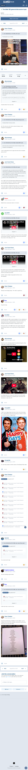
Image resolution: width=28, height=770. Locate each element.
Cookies (17, 766)
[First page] (2, 23)
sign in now (7, 676)
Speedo (7, 538)
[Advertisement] (14, 714)
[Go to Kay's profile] (2, 301)
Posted (10, 30)
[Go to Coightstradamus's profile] (2, 570)
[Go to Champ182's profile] (2, 408)
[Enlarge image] (14, 52)
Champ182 (7, 408)
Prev (4, 23)
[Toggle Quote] (3, 33)
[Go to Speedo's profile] (2, 538)
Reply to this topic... (8, 682)
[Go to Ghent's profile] (2, 199)
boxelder (7, 315)
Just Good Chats (9, 162)
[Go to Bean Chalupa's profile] (2, 29)
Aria (3, 13)
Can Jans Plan (19, 543)
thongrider (7, 460)
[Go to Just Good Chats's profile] (2, 162)
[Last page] (26, 23)
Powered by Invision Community (14, 768)
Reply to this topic (14, 18)
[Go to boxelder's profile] (2, 315)
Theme (11, 766)
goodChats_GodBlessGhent (8, 87)
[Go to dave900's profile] (2, 213)
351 (16, 33)
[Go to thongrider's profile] (2, 461)
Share (7, 689)
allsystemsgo (8, 81)
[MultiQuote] (2, 69)
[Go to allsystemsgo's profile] (2, 82)
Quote (5, 69)
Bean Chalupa (8, 28)
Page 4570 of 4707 (14, 23)
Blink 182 (11, 14)
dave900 (7, 213)
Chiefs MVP (18, 142)
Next (23, 23)
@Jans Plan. (5, 546)
